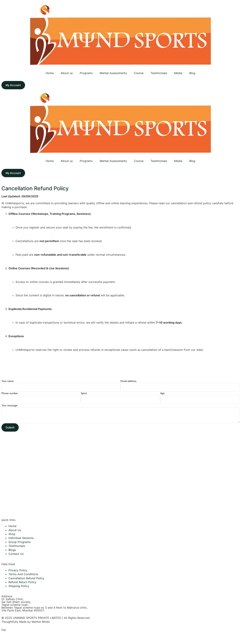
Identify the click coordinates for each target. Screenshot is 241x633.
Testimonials (158, 73)
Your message (9, 405)
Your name (7, 381)
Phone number (9, 393)
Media (178, 73)
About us (67, 73)
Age (162, 393)
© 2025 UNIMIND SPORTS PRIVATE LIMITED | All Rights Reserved (45, 618)
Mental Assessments (113, 73)
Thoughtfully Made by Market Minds (25, 621)
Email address (128, 381)
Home (50, 73)
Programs (86, 73)
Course (138, 73)
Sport (84, 393)
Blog (192, 73)
